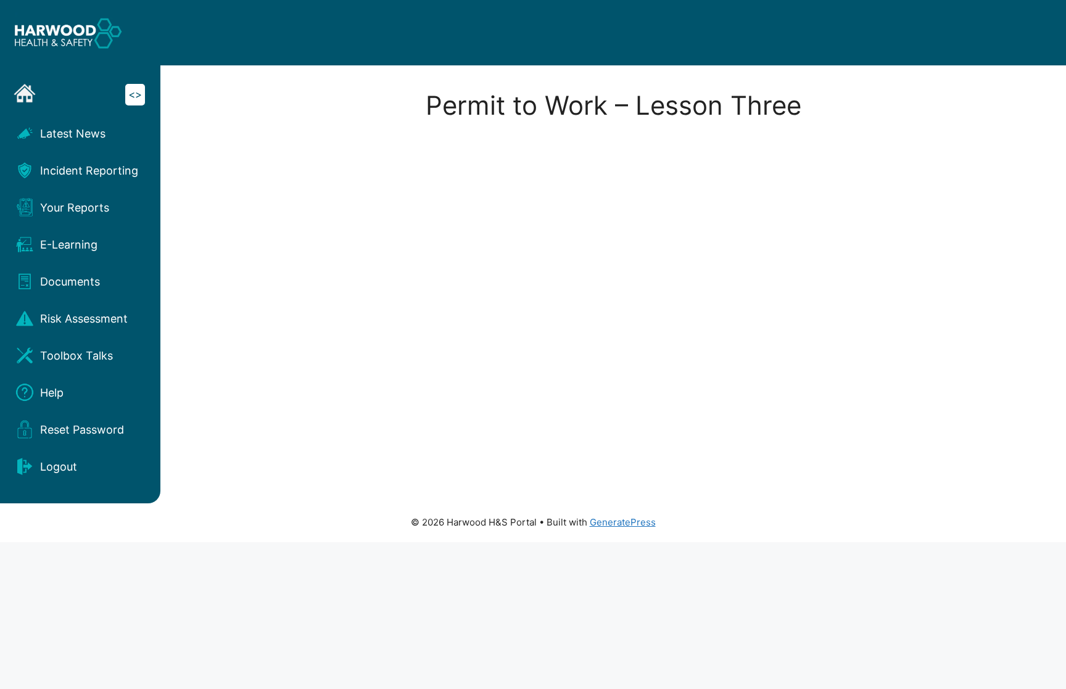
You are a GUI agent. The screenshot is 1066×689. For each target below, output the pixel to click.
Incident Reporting (89, 170)
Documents (70, 281)
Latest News (72, 133)
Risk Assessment (84, 318)
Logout (58, 466)
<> (135, 94)
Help (52, 392)
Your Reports (74, 207)
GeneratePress (623, 522)
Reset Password (82, 429)
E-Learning (68, 244)
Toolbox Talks (76, 355)
